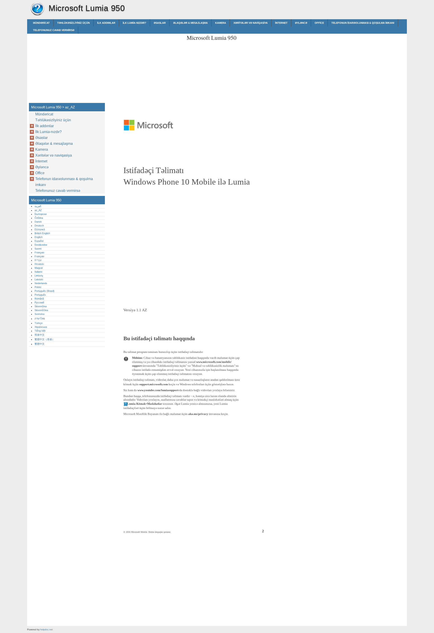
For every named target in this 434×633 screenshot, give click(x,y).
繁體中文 (40, 344)
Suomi (38, 248)
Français (39, 252)
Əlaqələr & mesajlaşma (190, 22)
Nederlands (41, 283)
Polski (38, 287)
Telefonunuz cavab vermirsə (53, 30)
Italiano (38, 271)
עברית (38, 260)
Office (319, 22)
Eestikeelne (41, 244)
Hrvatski (39, 264)
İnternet (281, 22)
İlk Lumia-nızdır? (134, 22)
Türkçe (38, 323)
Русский (39, 302)
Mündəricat (41, 22)
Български (41, 214)
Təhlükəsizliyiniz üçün (73, 22)
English (38, 237)
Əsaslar (160, 22)
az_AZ (38, 210)
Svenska (39, 314)
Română (39, 298)
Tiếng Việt (40, 330)
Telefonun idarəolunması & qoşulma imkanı (362, 22)
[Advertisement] (145, 65)
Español (39, 241)
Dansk (38, 221)
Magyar (39, 268)
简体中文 (40, 334)
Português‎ (40, 294)
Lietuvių (39, 275)
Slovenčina (41, 306)
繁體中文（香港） (44, 339)
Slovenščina (41, 310)
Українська (41, 327)
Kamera (220, 22)
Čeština (39, 218)
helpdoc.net (46, 629)
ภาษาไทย (40, 318)
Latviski (39, 279)
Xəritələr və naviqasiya (251, 22)
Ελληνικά (40, 229)
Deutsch (39, 225)
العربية (38, 206)
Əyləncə (301, 22)
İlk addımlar (106, 22)
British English (42, 233)
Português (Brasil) (44, 291)
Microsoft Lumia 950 (37, 9)
